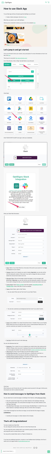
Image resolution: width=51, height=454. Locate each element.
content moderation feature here (38, 349)
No (36, 448)
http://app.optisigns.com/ (21, 58)
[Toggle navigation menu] (48, 2)
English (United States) (8, 451)
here (25, 17)
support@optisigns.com (24, 441)
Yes (34, 448)
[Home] (6, 2)
